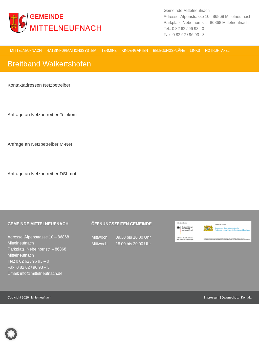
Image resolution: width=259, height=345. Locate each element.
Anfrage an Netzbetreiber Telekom (42, 114)
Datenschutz (230, 297)
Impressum (211, 297)
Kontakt (246, 297)
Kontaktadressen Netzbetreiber (39, 85)
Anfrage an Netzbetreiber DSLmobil (43, 173)
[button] (11, 334)
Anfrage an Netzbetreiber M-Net (40, 144)
